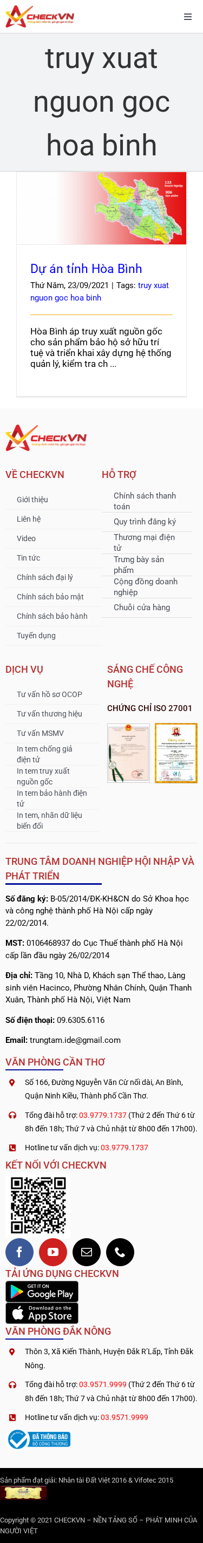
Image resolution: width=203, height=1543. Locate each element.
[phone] (120, 1252)
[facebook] (19, 1252)
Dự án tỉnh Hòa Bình (101, 198)
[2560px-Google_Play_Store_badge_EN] (41, 1285)
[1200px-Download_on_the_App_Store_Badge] (41, 1306)
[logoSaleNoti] (37, 1431)
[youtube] (53, 1252)
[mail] (87, 1252)
